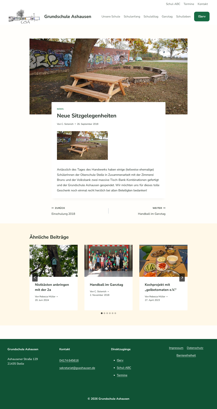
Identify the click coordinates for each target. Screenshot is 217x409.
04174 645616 (69, 360)
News (60, 109)
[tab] (102, 313)
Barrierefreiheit (186, 355)
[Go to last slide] (35, 277)
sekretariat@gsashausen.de (77, 368)
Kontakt (203, 4)
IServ (201, 16)
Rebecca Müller (47, 296)
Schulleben (183, 16)
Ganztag (167, 16)
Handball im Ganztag (151, 211)
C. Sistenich (68, 124)
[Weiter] (182, 277)
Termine (189, 4)
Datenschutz (195, 348)
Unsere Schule (111, 16)
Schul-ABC (173, 4)
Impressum (176, 348)
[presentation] (53, 261)
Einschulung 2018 (63, 211)
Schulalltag (151, 16)
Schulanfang (132, 16)
